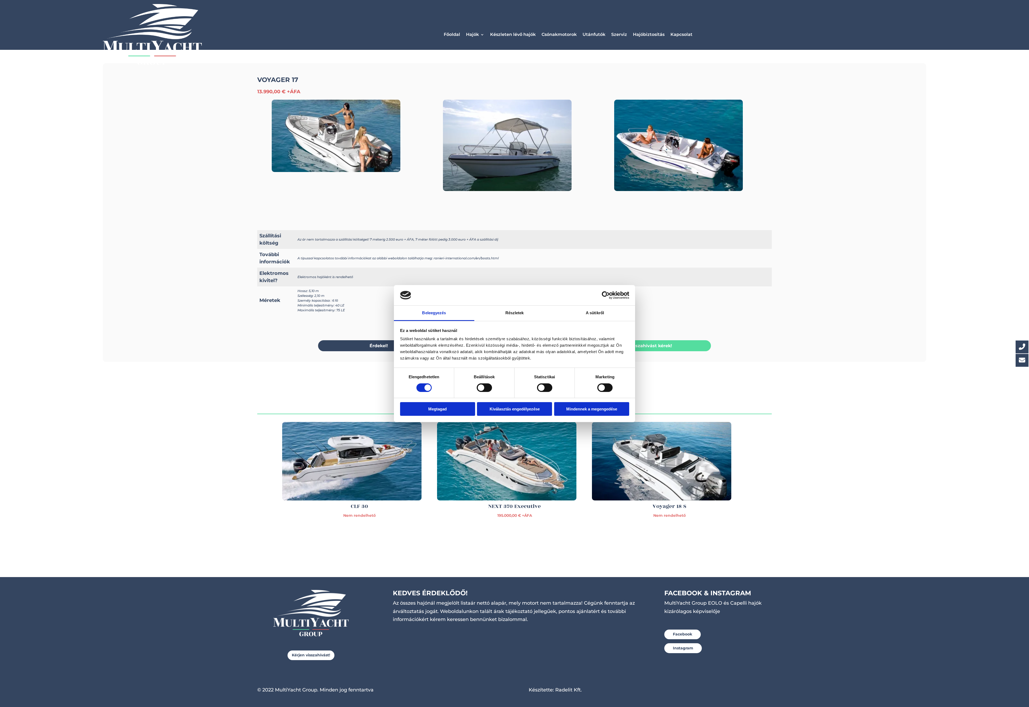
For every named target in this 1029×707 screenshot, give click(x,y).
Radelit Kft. (568, 690)
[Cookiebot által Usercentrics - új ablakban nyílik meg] (605, 295)
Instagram (683, 648)
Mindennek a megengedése (591, 409)
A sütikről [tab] (595, 313)
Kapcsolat (681, 34)
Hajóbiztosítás (649, 34)
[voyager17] (507, 189)
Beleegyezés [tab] (434, 313)
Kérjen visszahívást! (311, 655)
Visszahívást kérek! (650, 345)
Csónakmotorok (559, 34)
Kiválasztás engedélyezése (515, 409)
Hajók (472, 34)
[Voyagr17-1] (678, 189)
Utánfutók (594, 34)
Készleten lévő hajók (513, 34)
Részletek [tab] (514, 313)
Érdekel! (379, 345)
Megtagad (437, 409)
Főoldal (452, 34)
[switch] (484, 387)
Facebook (682, 634)
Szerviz (619, 34)
